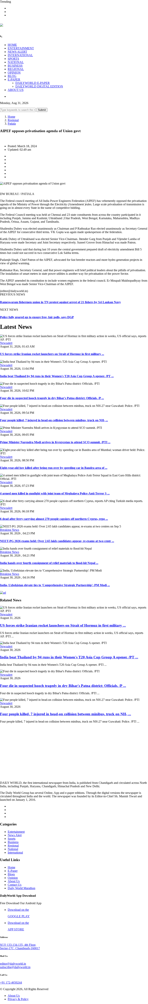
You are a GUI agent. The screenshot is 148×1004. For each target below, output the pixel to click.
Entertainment (16, 831)
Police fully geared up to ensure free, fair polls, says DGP (37, 317)
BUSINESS (15, 65)
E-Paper (13, 870)
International (15, 852)
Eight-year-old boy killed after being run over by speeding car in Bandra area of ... (53, 467)
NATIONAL (16, 62)
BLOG (12, 76)
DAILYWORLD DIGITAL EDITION (39, 86)
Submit (42, 109)
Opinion (13, 877)
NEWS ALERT (17, 51)
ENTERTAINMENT (21, 48)
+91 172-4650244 (11, 982)
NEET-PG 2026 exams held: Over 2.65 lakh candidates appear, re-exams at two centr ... (57, 541)
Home (11, 116)
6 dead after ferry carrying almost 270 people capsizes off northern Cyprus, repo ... (54, 518)
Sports (11, 838)
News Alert (15, 835)
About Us (14, 881)
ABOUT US (16, 90)
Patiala (12, 123)
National (13, 849)
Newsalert (6, 343)
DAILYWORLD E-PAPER (32, 83)
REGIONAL (16, 69)
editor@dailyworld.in (13, 963)
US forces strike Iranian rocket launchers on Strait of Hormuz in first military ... (52, 354)
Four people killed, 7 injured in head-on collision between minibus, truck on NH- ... (54, 420)
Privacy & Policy (18, 999)
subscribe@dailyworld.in (15, 967)
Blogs (11, 874)
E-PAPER (14, 79)
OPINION (14, 72)
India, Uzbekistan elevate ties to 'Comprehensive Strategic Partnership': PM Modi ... (55, 585)
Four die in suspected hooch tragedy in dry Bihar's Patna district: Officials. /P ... (52, 398)
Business (13, 842)
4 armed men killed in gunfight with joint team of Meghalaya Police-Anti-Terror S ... (55, 493)
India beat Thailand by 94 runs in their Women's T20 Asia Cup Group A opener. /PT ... (57, 376)
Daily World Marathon (21, 888)
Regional (13, 120)
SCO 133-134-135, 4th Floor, (18, 944)
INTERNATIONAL (20, 55)
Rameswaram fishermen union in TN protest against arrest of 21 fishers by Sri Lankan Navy (60, 302)
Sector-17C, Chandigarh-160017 (20, 948)
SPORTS (13, 58)
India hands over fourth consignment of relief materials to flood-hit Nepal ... (49, 563)
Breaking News (9, 529)
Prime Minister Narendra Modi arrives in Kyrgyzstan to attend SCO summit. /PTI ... (55, 442)
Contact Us (14, 884)
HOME (12, 44)
